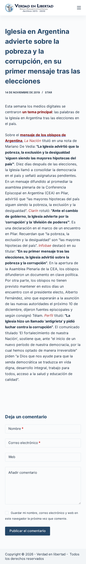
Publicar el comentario (27, 531)
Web (11, 457)
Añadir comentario (22, 472)
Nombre (15, 428)
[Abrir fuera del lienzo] (79, 8)
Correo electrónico (24, 443)
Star (48, 92)
